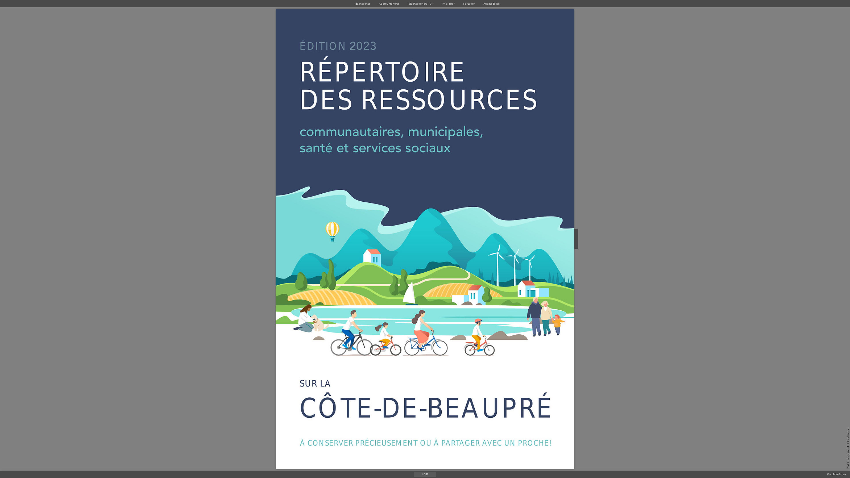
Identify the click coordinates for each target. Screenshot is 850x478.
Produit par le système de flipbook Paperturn (848, 447)
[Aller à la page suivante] (439, 474)
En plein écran (836, 474)
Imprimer (448, 3)
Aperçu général (389, 3)
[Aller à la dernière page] (446, 474)
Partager (469, 3)
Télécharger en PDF (420, 3)
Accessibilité (491, 3)
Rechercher (362, 3)
